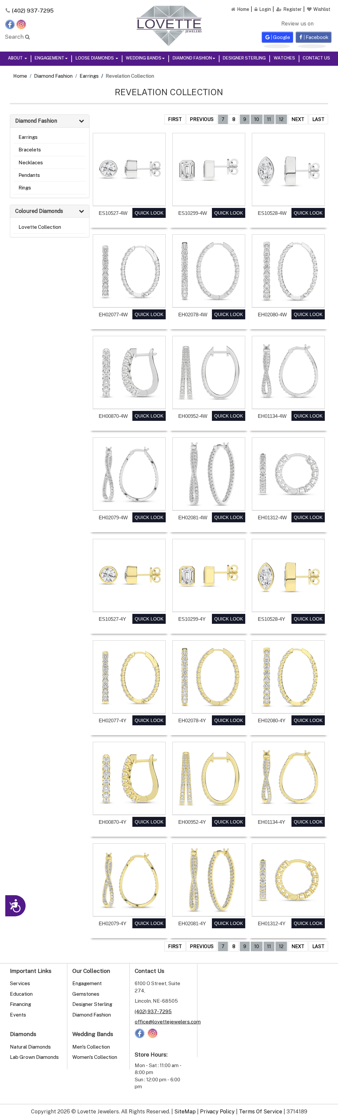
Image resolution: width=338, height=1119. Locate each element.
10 (256, 119)
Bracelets (29, 149)
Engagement (49, 57)
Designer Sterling (244, 57)
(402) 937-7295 (32, 10)
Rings (24, 187)
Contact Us (316, 57)
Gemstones (85, 994)
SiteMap (185, 1111)
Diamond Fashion (192, 57)
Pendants (29, 175)
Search (15, 36)
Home (20, 76)
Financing (20, 1004)
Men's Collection (91, 1047)
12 (281, 119)
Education (21, 994)
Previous (202, 119)
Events (18, 1015)
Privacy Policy (217, 1111)
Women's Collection (94, 1057)
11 (269, 119)
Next (297, 119)
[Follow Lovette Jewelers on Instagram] (21, 23)
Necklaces (30, 162)
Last (318, 119)
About (16, 57)
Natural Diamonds (30, 1047)
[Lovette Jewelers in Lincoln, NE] (169, 26)
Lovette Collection (39, 227)
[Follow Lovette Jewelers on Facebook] (10, 23)
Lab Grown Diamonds (34, 1057)
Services (20, 983)
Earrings (89, 76)
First (175, 119)
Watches (284, 57)
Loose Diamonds (95, 57)
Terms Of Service (260, 1111)
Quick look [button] (149, 213)
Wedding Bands (143, 57)
